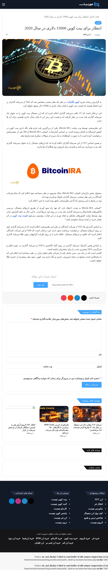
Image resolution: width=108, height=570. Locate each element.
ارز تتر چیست (60, 518)
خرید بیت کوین (71, 538)
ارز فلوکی (39, 543)
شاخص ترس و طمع (93, 518)
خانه (97, 17)
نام (100, 354)
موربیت (97, 35)
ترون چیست (61, 522)
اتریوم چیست (96, 522)
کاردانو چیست (60, 508)
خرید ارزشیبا (28, 538)
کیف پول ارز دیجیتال (93, 513)
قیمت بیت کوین (20, 215)
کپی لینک (40, 285)
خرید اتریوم (85, 538)
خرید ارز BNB (42, 538)
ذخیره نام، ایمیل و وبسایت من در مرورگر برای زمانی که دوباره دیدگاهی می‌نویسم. (61, 378)
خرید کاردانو (56, 538)
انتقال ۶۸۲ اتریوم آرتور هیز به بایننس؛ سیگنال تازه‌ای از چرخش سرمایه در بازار (21, 427)
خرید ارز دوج (14, 538)
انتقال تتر (98, 504)
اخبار (91, 17)
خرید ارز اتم (67, 543)
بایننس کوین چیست (58, 513)
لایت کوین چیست (59, 504)
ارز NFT (99, 499)
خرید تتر (95, 538)
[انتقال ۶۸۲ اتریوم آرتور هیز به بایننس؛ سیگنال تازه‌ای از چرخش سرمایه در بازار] (20, 414)
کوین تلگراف (73, 102)
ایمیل (99, 366)
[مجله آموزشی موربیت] (88, 4)
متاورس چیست (95, 508)
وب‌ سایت (47, 366)
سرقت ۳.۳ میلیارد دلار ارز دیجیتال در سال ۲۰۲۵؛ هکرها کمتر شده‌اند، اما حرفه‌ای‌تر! (87, 427)
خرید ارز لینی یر (53, 543)
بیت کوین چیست (59, 499)
